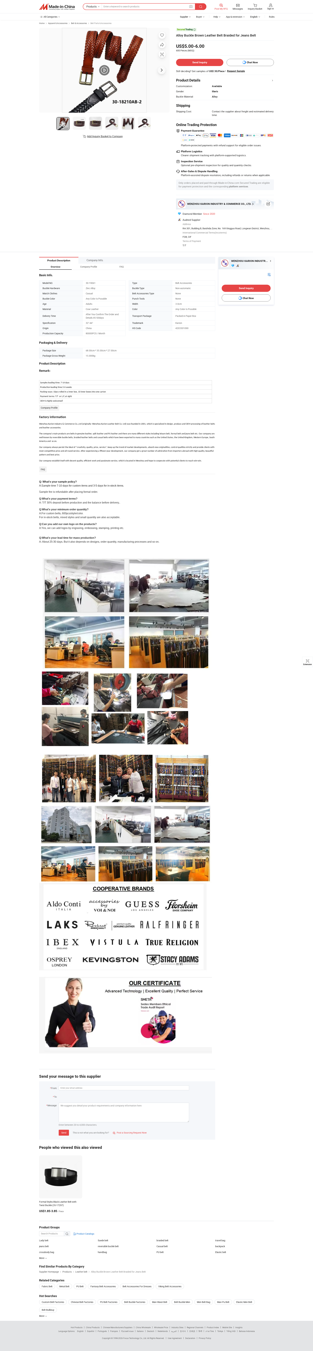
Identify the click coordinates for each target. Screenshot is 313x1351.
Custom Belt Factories (53, 1302)
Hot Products (76, 1327)
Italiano (140, 1331)
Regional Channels (195, 1327)
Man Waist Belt (159, 1302)
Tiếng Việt (231, 1331)
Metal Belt (64, 1286)
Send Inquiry (199, 62)
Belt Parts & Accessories (101, 23)
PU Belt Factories (108, 1302)
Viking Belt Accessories (169, 1286)
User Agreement (175, 1338)
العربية (174, 1331)
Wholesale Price (161, 1327)
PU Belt (80, 1286)
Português (102, 1331)
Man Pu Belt (223, 1302)
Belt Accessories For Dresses (137, 1286)
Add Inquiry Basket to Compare (105, 136)
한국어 (183, 1331)
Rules (272, 16)
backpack (220, 1246)
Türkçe (220, 1331)
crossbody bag (46, 1252)
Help (215, 16)
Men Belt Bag (203, 1302)
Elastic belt (220, 1252)
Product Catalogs (85, 1233)
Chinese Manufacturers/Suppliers (117, 1327)
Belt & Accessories (79, 23)
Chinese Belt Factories (82, 1302)
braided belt (162, 1240)
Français (114, 1331)
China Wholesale (143, 1327)
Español (90, 1331)
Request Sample (236, 71)
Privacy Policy (205, 1338)
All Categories (50, 16)
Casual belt (162, 1246)
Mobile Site (227, 1327)
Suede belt (103, 1240)
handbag (102, 1252)
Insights (238, 1327)
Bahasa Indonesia (247, 1331)
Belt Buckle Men (182, 1302)
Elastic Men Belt (244, 1302)
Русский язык (127, 1331)
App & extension (234, 16)
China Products (93, 1327)
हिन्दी (200, 1331)
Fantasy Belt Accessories (103, 1286)
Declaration (190, 1338)
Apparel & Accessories (57, 23)
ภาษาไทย (210, 1331)
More (42, 1315)
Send (63, 1132)
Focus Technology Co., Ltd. (135, 1338)
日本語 (192, 1331)
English (80, 1331)
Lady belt (43, 1240)
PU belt (160, 1252)
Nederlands (163, 1331)
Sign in (270, 8)
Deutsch (150, 1331)
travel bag (220, 1240)
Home (42, 23)
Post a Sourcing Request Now (130, 1132)
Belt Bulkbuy (48, 1309)
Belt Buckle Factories (134, 1302)
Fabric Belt (47, 1286)
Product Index (213, 1327)
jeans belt (44, 1246)
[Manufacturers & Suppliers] (57, 6)
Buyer (199, 16)
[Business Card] (269, 274)
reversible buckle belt (108, 1246)
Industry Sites (177, 1327)
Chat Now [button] (252, 62)
